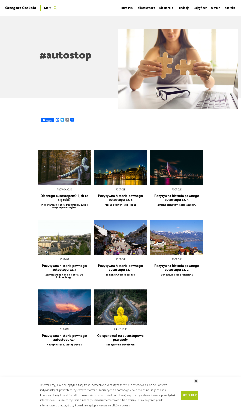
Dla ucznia (166, 8)
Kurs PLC (127, 8)
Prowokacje (64, 189)
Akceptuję (189, 395)
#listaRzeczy (146, 8)
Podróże (120, 189)
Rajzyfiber (200, 8)
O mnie (215, 8)
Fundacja (183, 8)
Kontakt (230, 8)
